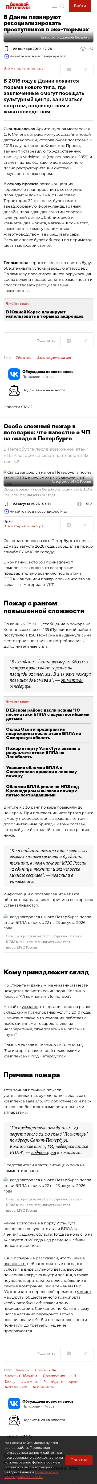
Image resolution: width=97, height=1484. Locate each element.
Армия (73, 1381)
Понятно (79, 1460)
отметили (72, 680)
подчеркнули (43, 1152)
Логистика (29, 1381)
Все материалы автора (23, 68)
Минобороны (53, 1381)
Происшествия (54, 1375)
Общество (23, 357)
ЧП (73, 1375)
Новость (22, 1370)
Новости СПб (45, 1370)
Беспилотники (16, 1387)
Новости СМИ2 (18, 407)
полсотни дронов (21, 1245)
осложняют (15, 1264)
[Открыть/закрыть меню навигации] (54, 5)
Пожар (10, 1381)
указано (29, 1006)
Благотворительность (54, 357)
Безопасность (43, 1387)
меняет (84, 1291)
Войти (80, 5)
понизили (13, 1325)
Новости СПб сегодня (21, 1375)
